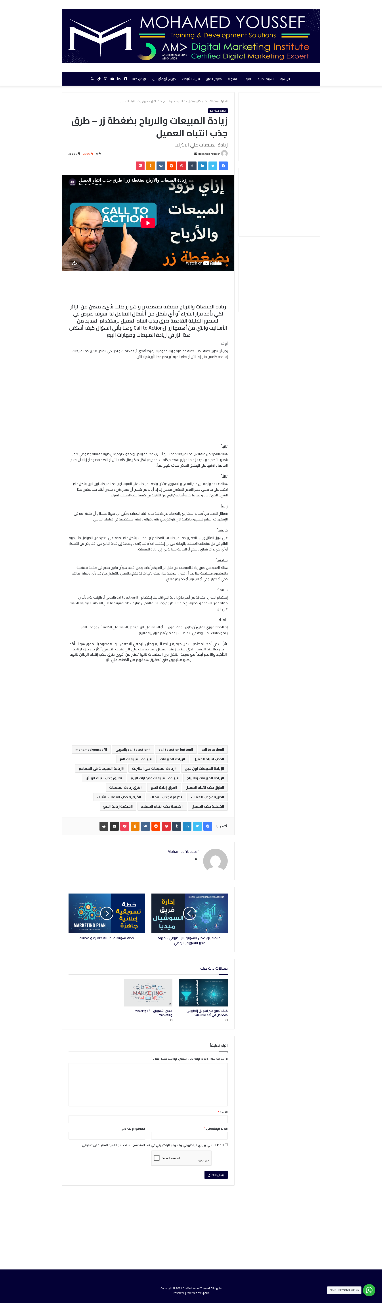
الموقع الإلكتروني (133, 1128)
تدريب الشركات (191, 78)
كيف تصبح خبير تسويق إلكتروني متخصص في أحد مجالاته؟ (207, 1013)
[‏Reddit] (171, 165)
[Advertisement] (148, 402)
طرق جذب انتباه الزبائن (103, 778)
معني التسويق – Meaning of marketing (153, 1013)
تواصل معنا (139, 78)
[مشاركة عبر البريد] (114, 826)
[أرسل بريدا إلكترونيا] (195, 153)
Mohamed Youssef (209, 153)
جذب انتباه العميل (207, 759)
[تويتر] (212, 165)
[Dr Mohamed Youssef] (191, 36)
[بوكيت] (140, 165)
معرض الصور (214, 78)
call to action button (175, 749)
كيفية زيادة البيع (117, 806)
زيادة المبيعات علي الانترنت (153, 768)
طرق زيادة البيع (163, 787)
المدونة (232, 78)
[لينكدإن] (202, 165)
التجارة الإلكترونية (202, 101)
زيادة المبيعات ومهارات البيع (153, 778)
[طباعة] (103, 826)
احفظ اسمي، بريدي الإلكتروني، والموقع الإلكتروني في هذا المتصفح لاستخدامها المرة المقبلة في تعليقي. (152, 1145)
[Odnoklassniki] (150, 165)
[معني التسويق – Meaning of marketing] (148, 992)
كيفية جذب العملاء (164, 797)
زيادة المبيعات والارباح (204, 778)
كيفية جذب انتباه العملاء (161, 806)
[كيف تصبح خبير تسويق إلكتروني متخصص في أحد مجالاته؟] (203, 992)
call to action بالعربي (131, 749)
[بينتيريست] (181, 165)
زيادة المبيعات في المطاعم (100, 768)
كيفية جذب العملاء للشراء (118, 797)
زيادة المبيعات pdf (134, 759)
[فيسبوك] (223, 165)
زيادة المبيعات (171, 759)
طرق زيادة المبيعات (124, 787)
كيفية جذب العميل (207, 806)
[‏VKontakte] (161, 165)
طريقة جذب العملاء (206, 797)
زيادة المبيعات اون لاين (203, 768)
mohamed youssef (90, 749)
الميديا (248, 78)
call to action (211, 749)
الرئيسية (285, 78)
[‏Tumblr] (192, 165)
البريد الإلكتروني (216, 1128)
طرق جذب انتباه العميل (203, 787)
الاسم (223, 1112)
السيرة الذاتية (266, 78)
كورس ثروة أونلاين (164, 78)
